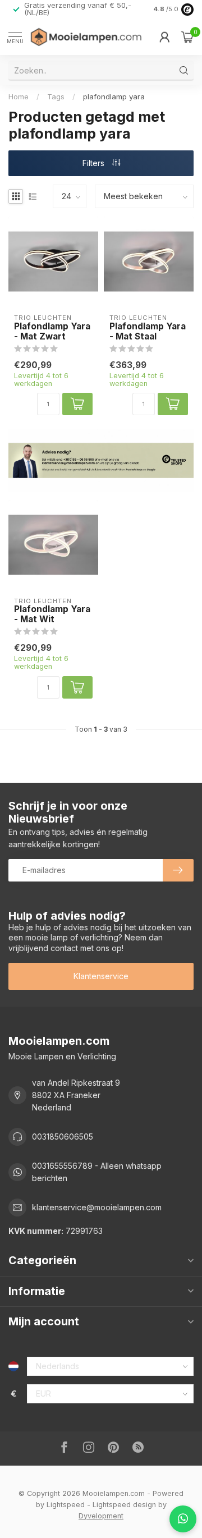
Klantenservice (101, 976)
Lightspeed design (124, 1504)
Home (18, 96)
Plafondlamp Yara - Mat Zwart (52, 332)
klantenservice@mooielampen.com (97, 1207)
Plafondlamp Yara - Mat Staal (147, 332)
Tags (56, 96)
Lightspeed (66, 1504)
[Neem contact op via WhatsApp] (182, 1518)
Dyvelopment (101, 1516)
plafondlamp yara (114, 96)
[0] (187, 37)
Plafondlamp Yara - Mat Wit (52, 614)
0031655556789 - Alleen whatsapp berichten (97, 1172)
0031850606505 (62, 1136)
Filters (94, 163)
